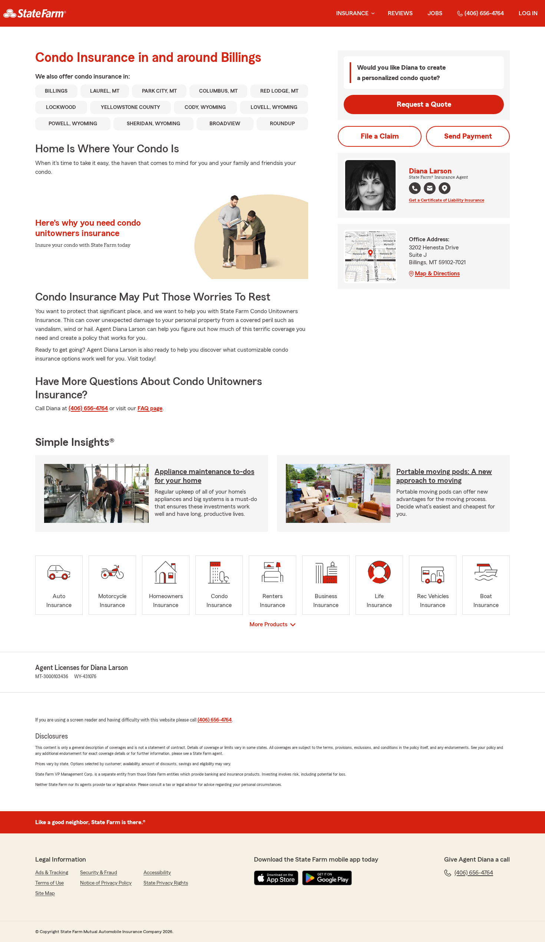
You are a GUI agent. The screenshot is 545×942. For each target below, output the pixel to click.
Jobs (434, 13)
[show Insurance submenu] (371, 13)
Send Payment (468, 136)
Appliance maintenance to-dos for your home (204, 476)
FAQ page (150, 408)
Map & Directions (437, 273)
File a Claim (380, 136)
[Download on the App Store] (276, 877)
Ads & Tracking (51, 872)
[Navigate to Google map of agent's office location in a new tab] (444, 188)
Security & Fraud (98, 872)
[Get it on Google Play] (327, 877)
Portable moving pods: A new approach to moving (444, 476)
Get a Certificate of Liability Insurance (446, 200)
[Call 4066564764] (415, 188)
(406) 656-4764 (484, 13)
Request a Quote (424, 104)
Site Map (45, 893)
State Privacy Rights (165, 883)
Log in (528, 13)
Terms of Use (49, 883)
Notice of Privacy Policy (106, 883)
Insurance (352, 13)
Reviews (400, 13)
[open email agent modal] (430, 189)
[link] (34, 13)
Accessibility (157, 872)
